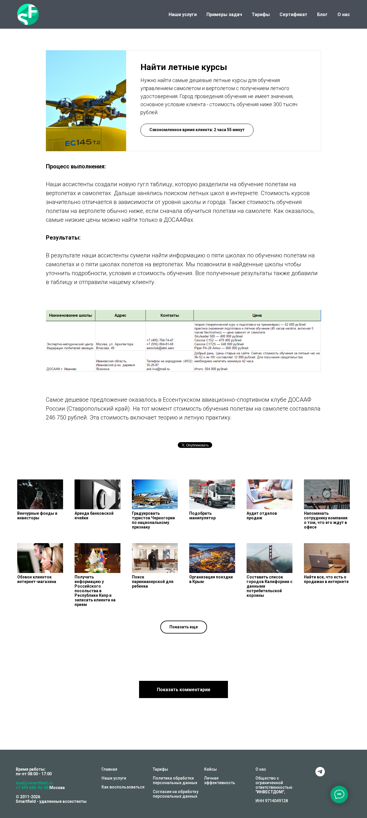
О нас (343, 14)
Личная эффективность (219, 780)
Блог (322, 14)
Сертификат (293, 14)
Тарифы (261, 14)
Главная (109, 769)
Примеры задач (224, 14)
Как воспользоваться (123, 787)
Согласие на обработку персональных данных (175, 793)
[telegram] (320, 774)
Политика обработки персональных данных (175, 780)
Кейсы (210, 769)
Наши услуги (183, 14)
